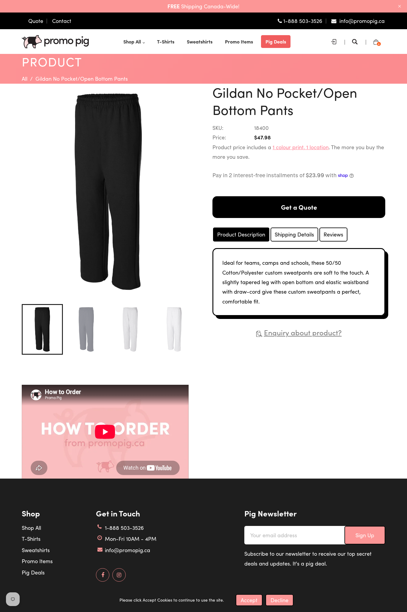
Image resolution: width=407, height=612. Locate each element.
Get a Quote (299, 207)
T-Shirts (31, 538)
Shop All (31, 527)
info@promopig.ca (127, 550)
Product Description (241, 234)
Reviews (333, 234)
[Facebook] (102, 575)
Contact (61, 20)
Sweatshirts (36, 550)
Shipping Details (294, 234)
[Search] (356, 41)
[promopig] (55, 40)
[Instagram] (119, 575)
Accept (249, 600)
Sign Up (364, 535)
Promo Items (37, 561)
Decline (279, 600)
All (24, 78)
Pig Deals (33, 572)
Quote (35, 20)
